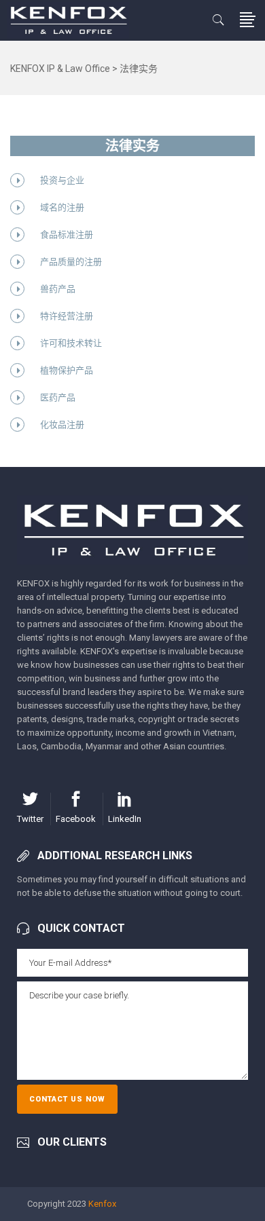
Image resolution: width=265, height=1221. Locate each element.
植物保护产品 (66, 370)
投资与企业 (62, 180)
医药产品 (57, 397)
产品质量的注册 (71, 262)
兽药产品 (57, 289)
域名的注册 (62, 207)
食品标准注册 (66, 234)
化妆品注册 (62, 424)
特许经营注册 (66, 316)
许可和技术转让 (71, 343)
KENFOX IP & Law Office (60, 68)
